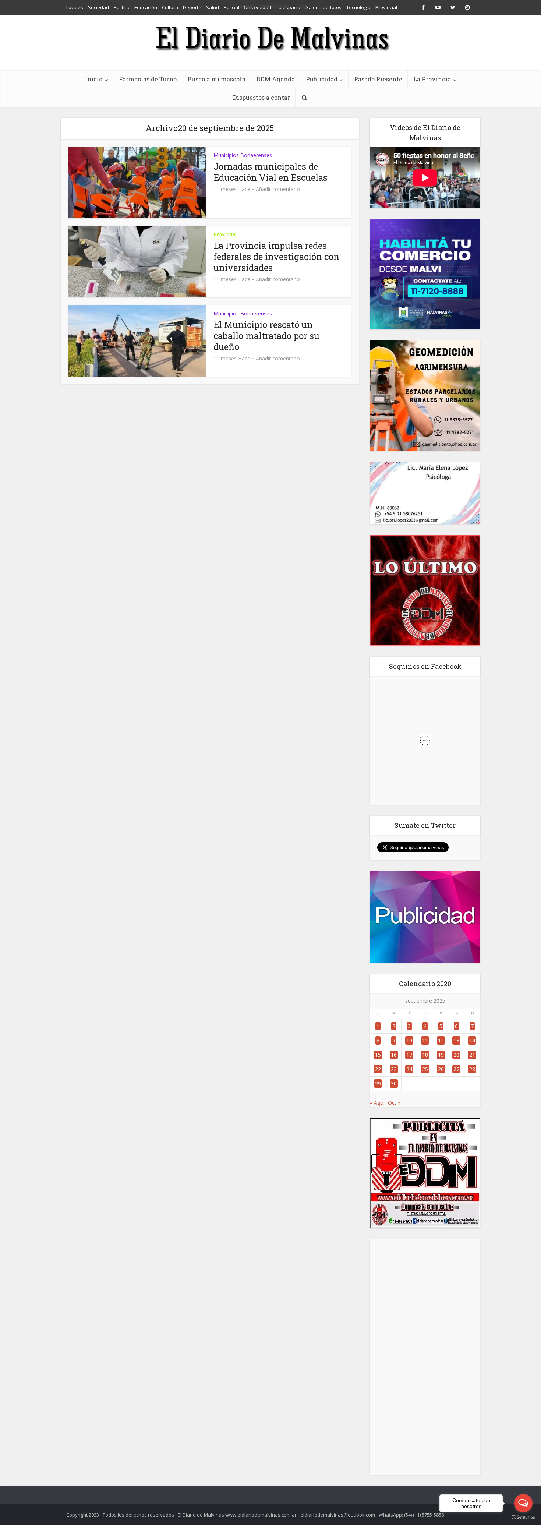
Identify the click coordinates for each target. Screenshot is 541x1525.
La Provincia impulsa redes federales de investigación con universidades (276, 256)
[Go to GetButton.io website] (523, 1517)
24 (409, 1069)
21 (472, 1054)
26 (441, 1069)
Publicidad (321, 79)
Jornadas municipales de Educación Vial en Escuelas (270, 171)
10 (409, 1040)
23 (394, 1069)
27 (456, 1069)
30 (394, 1083)
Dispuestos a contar (261, 97)
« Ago (376, 1102)
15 (378, 1054)
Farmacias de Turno (148, 79)
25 (425, 1069)
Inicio (93, 79)
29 (378, 1083)
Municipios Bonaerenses (242, 155)
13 (456, 1040)
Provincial (224, 234)
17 (409, 1054)
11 (425, 1040)
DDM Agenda (276, 79)
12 (441, 1040)
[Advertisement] (425, 1357)
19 (441, 1054)
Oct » (394, 1102)
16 (394, 1054)
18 (425, 1054)
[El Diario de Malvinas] (270, 37)
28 (472, 1069)
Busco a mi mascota (216, 79)
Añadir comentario (278, 189)
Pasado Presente (378, 79)
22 (378, 1069)
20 (456, 1054)
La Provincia (432, 79)
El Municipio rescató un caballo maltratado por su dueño (266, 336)
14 (472, 1040)
